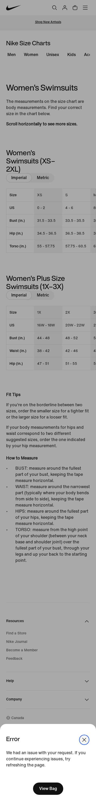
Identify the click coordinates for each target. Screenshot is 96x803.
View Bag (48, 788)
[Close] (84, 739)
